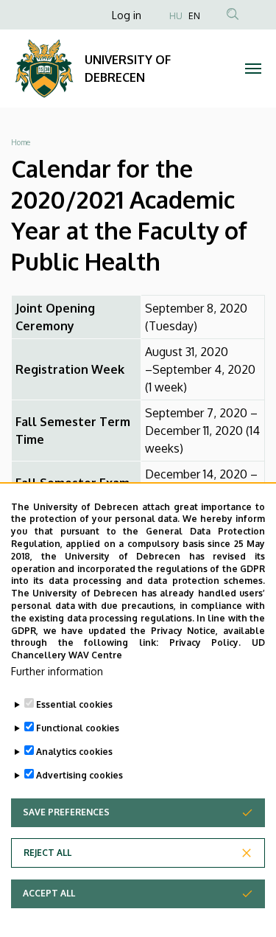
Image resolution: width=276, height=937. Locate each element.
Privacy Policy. (205, 642)
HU (176, 15)
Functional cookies (77, 728)
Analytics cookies (74, 751)
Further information (57, 671)
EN (194, 15)
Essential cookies (74, 704)
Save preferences (66, 812)
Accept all (49, 893)
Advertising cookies (79, 775)
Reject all (47, 852)
